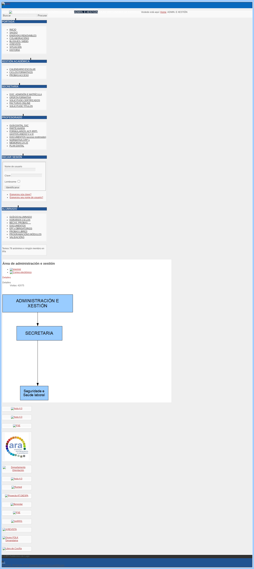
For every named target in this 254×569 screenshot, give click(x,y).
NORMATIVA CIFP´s (19, 140)
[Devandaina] (17, 540)
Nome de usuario (13, 166)
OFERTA (25, 12)
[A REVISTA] (10, 529)
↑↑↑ (3, 562)
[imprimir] (15, 269)
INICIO (12, 29)
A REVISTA (15, 44)
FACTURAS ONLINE (19, 103)
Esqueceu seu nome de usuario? (26, 197)
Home (163, 12)
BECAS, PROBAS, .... (20, 222)
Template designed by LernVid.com (46, 565)
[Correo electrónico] (21, 272)
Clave (8, 175)
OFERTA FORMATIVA (20, 97)
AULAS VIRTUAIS (108, 12)
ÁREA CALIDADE (64, 12)
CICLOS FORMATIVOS (21, 72)
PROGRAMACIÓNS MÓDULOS (25, 234)
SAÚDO (13, 32)
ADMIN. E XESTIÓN (86, 12)
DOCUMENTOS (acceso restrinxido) (27, 137)
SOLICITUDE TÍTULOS (21, 106)
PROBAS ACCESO (19, 75)
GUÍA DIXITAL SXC (19, 125)
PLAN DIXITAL (16, 146)
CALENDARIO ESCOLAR (22, 69)
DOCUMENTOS (17, 225)
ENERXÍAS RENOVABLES (22, 35)
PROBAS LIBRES (18, 231)
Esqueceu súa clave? (20, 194)
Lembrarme (10, 181)
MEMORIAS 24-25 (18, 143)
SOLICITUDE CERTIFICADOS (24, 100)
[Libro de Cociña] (12, 548)
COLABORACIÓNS (19, 38)
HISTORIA (14, 50)
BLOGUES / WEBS (18, 41)
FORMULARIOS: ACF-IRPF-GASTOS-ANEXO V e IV (23, 133)
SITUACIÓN (15, 47)
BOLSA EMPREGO (130, 12)
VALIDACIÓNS (16, 237)
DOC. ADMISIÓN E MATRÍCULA (25, 94)
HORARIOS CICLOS (19, 220)
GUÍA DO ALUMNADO (20, 217)
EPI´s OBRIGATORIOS (20, 228)
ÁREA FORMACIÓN (42, 12)
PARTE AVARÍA (17, 128)
